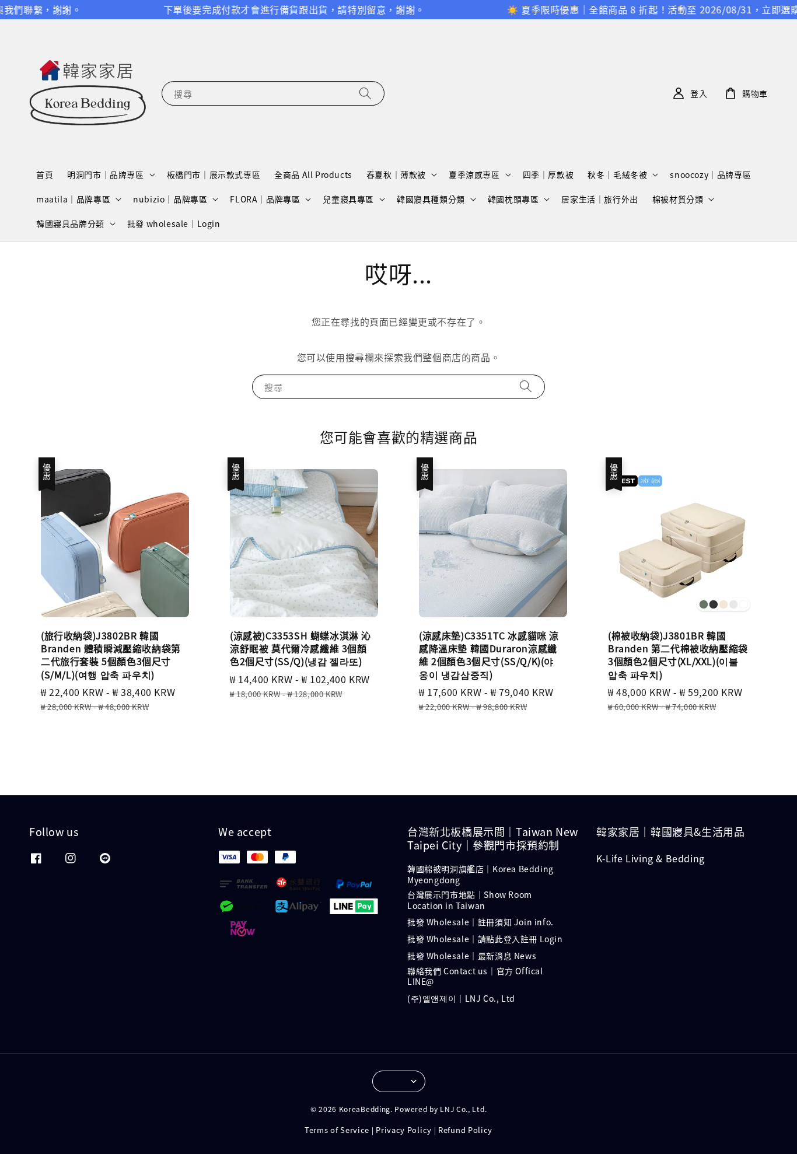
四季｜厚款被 (548, 174)
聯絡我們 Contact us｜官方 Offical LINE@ (475, 976)
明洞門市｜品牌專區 (105, 174)
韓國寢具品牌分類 (70, 223)
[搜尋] (365, 93)
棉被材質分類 (678, 199)
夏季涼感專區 (474, 174)
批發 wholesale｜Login (174, 223)
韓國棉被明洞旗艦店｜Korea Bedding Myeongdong (480, 874)
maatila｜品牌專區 (73, 199)
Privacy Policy (404, 1129)
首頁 (44, 174)
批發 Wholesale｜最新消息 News (471, 955)
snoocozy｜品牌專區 (710, 174)
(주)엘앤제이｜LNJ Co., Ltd (461, 998)
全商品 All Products (313, 174)
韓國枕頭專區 (513, 199)
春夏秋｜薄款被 (396, 174)
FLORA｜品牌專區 (265, 199)
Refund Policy (465, 1129)
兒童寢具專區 (348, 199)
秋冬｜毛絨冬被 (617, 174)
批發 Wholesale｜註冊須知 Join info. (480, 922)
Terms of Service (337, 1129)
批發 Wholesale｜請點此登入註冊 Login (485, 939)
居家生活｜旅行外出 (599, 199)
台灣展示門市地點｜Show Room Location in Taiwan (469, 900)
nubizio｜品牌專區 (170, 199)
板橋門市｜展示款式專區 (214, 174)
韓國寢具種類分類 (431, 199)
